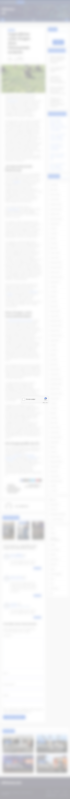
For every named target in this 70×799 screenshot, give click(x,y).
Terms (46, 402)
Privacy (44, 402)
